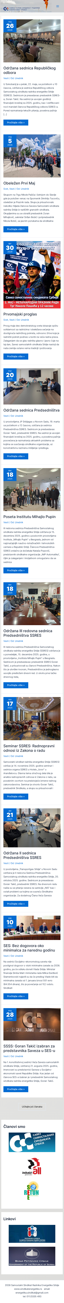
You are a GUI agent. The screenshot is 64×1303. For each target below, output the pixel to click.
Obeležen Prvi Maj (19, 183)
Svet (5, 188)
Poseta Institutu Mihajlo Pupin (29, 516)
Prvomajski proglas (20, 314)
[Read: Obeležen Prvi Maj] (31, 155)
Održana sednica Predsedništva (31, 410)
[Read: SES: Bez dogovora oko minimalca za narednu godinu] (31, 927)
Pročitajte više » (16, 123)
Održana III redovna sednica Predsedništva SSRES (27, 633)
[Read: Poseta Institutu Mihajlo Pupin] (31, 489)
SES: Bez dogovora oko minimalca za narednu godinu (29, 947)
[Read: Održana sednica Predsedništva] (31, 386)
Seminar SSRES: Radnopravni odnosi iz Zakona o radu (29, 748)
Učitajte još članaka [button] (32, 1106)
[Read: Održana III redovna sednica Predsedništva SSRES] (31, 603)
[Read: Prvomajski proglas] (31, 274)
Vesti (6, 78)
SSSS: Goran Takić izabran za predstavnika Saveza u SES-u (29, 1048)
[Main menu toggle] (57, 6)
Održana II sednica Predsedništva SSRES (22, 855)
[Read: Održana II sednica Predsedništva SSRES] (31, 827)
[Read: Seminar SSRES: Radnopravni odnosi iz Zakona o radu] (31, 718)
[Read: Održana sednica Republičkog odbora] (31, 40)
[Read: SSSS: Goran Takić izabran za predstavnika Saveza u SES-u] (31, 1024)
